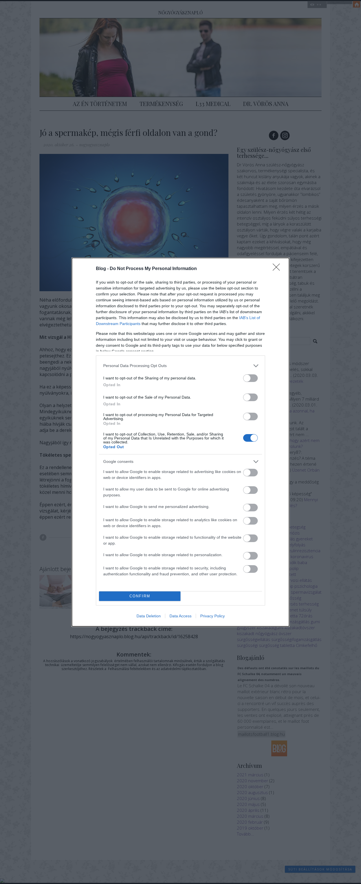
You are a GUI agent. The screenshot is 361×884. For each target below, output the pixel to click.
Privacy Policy (212, 616)
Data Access (180, 616)
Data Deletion (149, 616)
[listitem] (180, 366)
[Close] (278, 269)
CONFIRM (139, 596)
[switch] (250, 378)
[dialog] (180, 442)
